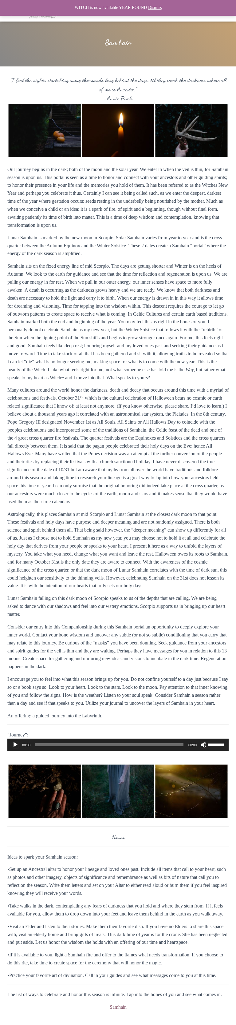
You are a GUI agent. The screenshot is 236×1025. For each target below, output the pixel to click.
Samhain (118, 1007)
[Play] (15, 745)
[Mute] (203, 745)
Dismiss (155, 7)
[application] (118, 745)
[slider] (217, 744)
